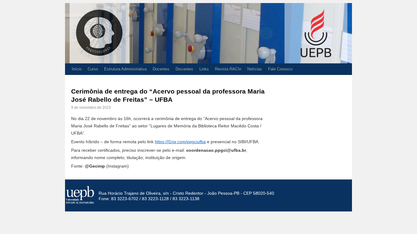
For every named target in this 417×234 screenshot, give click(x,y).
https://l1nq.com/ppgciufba (180, 141)
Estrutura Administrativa (125, 69)
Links (204, 69)
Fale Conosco (280, 69)
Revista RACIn (228, 69)
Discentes (184, 69)
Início (77, 69)
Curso (93, 69)
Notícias (254, 69)
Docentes (161, 69)
